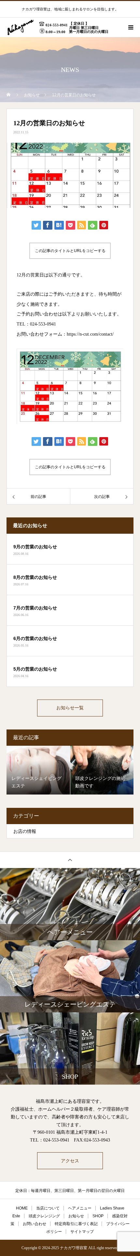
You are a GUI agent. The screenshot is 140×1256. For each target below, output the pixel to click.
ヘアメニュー (79, 1208)
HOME (22, 1208)
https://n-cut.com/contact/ (90, 334)
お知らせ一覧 (70, 707)
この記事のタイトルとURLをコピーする (70, 250)
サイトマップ (82, 1231)
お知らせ (76, 1216)
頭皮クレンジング (44, 1216)
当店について (48, 1208)
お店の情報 (24, 831)
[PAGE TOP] (70, 859)
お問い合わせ (34, 1224)
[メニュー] (130, 27)
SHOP (98, 1216)
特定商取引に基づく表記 (76, 1224)
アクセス (70, 1160)
